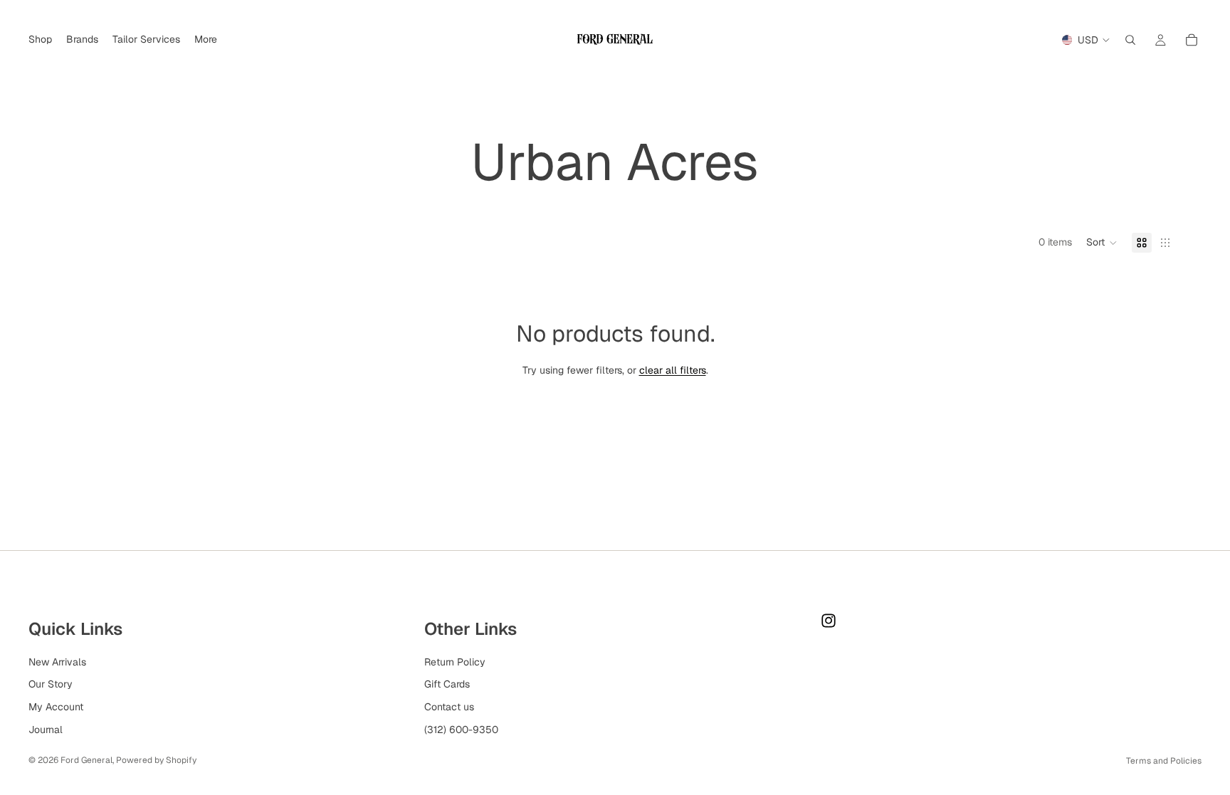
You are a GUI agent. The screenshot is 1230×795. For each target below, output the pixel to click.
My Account (55, 706)
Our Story (50, 684)
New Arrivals (57, 662)
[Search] (1130, 40)
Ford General (86, 760)
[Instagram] (828, 620)
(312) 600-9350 (461, 729)
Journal (45, 729)
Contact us (449, 706)
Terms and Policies (1164, 761)
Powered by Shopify (156, 760)
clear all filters (672, 370)
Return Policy (454, 662)
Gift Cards (447, 684)
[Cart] (1191, 40)
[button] (1102, 242)
